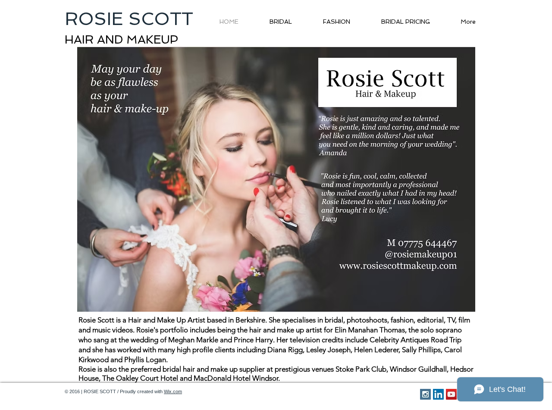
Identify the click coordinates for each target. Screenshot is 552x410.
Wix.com (173, 391)
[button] (276, 179)
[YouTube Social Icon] (451, 394)
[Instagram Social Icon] (425, 394)
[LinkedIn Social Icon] (438, 394)
